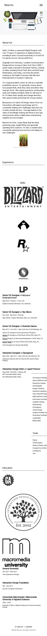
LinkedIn (29, 627)
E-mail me (19, 627)
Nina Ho (8, 5)
